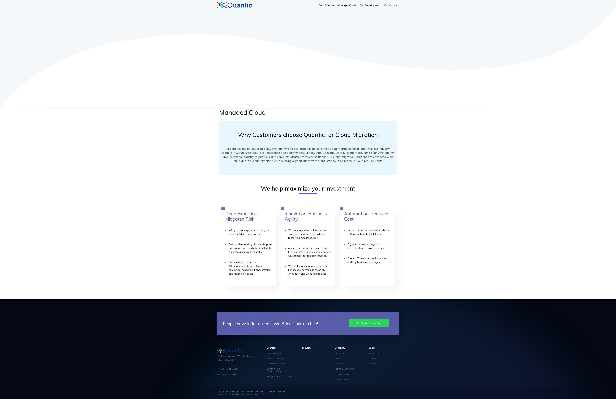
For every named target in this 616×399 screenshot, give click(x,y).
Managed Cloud (347, 5)
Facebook (374, 353)
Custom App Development (274, 370)
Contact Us (391, 5)
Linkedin (373, 363)
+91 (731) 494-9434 (227, 369)
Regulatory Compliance (279, 376)
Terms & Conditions (345, 368)
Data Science (326, 5)
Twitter (372, 358)
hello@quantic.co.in (227, 374)
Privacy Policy (342, 373)
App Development (370, 5)
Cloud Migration (275, 358)
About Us (339, 353)
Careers (339, 358)
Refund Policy (342, 379)
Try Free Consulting (369, 323)
